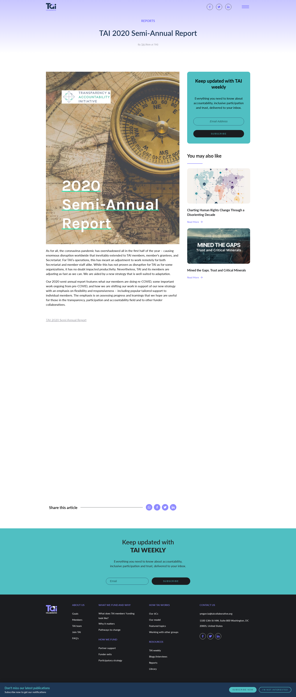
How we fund (108, 639)
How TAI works (159, 605)
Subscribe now (242, 690)
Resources (156, 641)
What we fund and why (115, 605)
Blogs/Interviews (158, 656)
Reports (153, 662)
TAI (143, 44)
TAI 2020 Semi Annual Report (66, 320)
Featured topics (157, 626)
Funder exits (105, 654)
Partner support (107, 648)
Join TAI (76, 632)
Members (77, 619)
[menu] (245, 7)
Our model (155, 619)
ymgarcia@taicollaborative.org (216, 613)
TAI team (77, 626)
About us (78, 605)
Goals (75, 613)
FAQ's (75, 638)
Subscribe (219, 133)
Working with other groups (163, 632)
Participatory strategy (110, 660)
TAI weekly (155, 650)
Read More (193, 222)
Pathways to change (109, 629)
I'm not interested (275, 690)
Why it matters (107, 623)
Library (153, 669)
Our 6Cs (153, 613)
